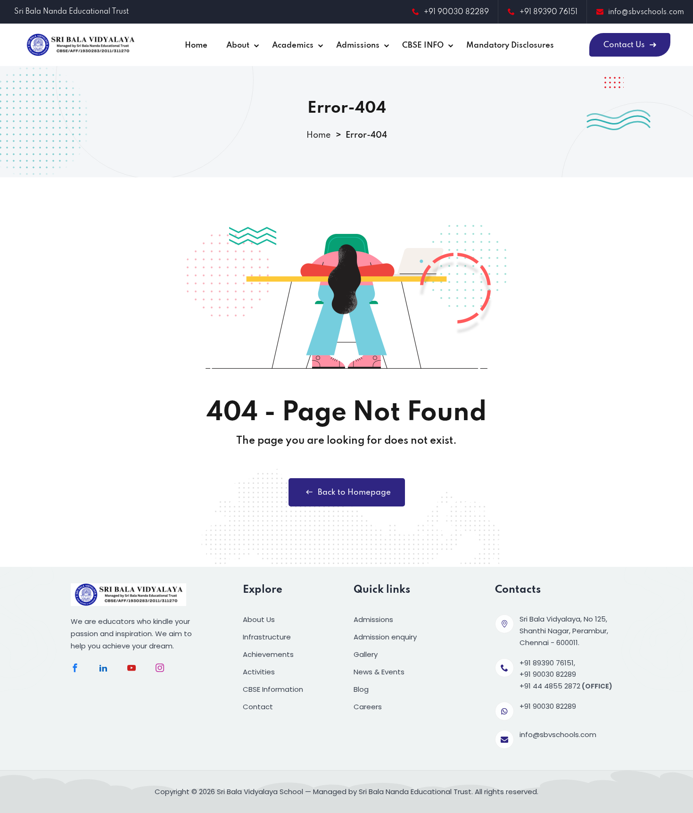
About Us (259, 619)
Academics (293, 45)
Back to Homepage (354, 493)
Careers (368, 707)
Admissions (358, 45)
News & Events (379, 672)
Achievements (268, 654)
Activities (259, 672)
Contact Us (625, 45)
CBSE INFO (423, 45)
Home (196, 45)
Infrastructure (267, 637)
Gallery (366, 654)
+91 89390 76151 (549, 12)
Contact (258, 707)
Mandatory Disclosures (510, 45)
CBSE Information (273, 689)
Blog (361, 689)
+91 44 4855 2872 (550, 686)
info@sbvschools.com (646, 12)
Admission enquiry (385, 637)
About (237, 45)
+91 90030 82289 (456, 12)
